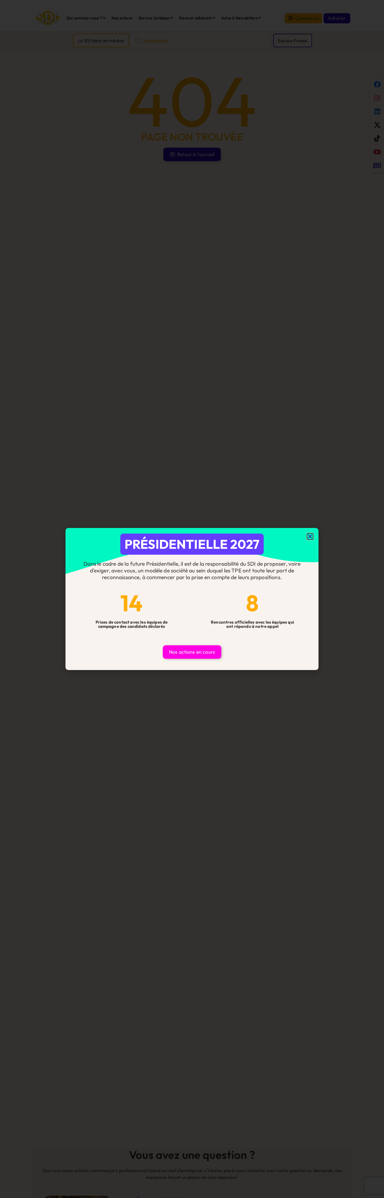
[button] (310, 536)
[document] (192, 599)
